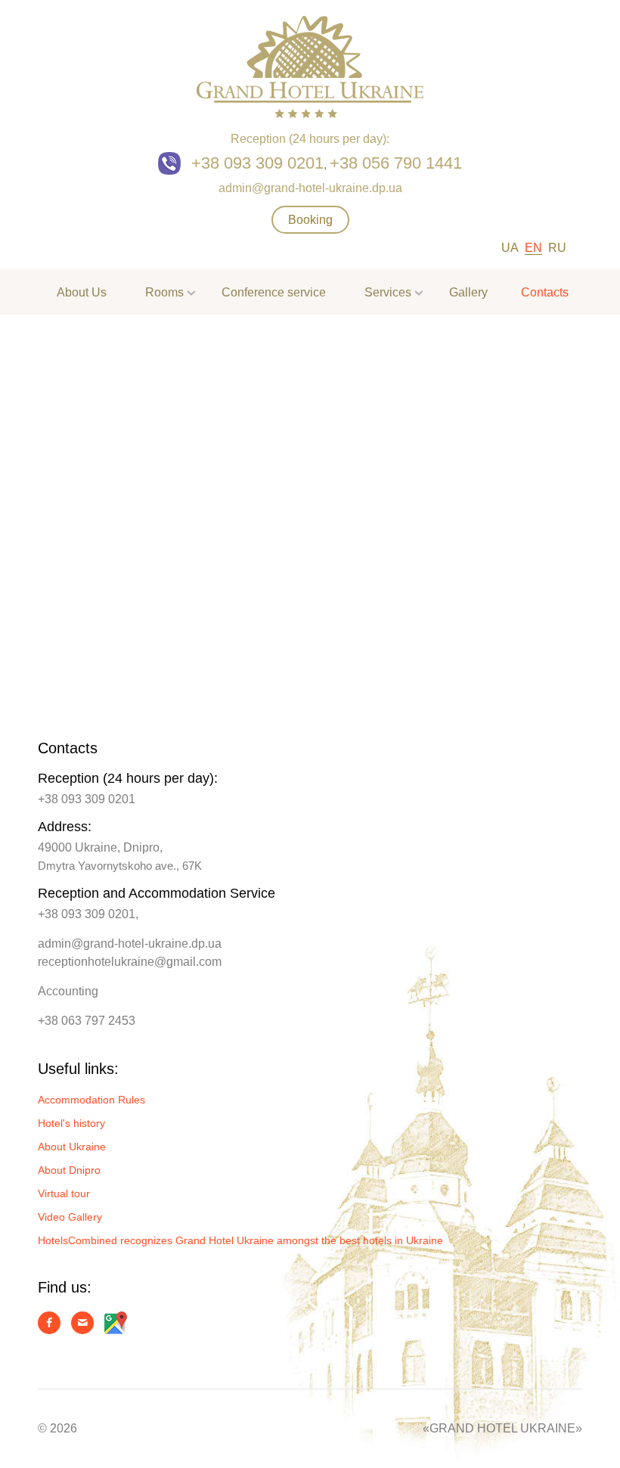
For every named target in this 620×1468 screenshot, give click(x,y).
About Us (82, 292)
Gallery (468, 292)
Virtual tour (64, 1193)
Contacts (545, 292)
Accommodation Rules (91, 1100)
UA (510, 247)
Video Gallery (70, 1217)
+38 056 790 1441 (396, 163)
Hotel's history (71, 1123)
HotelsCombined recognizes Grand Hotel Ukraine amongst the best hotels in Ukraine (240, 1240)
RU (557, 247)
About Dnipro (69, 1170)
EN (533, 247)
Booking (310, 219)
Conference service (274, 292)
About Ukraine (72, 1147)
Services (387, 292)
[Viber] (173, 164)
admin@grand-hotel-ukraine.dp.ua (310, 188)
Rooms (164, 292)
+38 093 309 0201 (257, 163)
